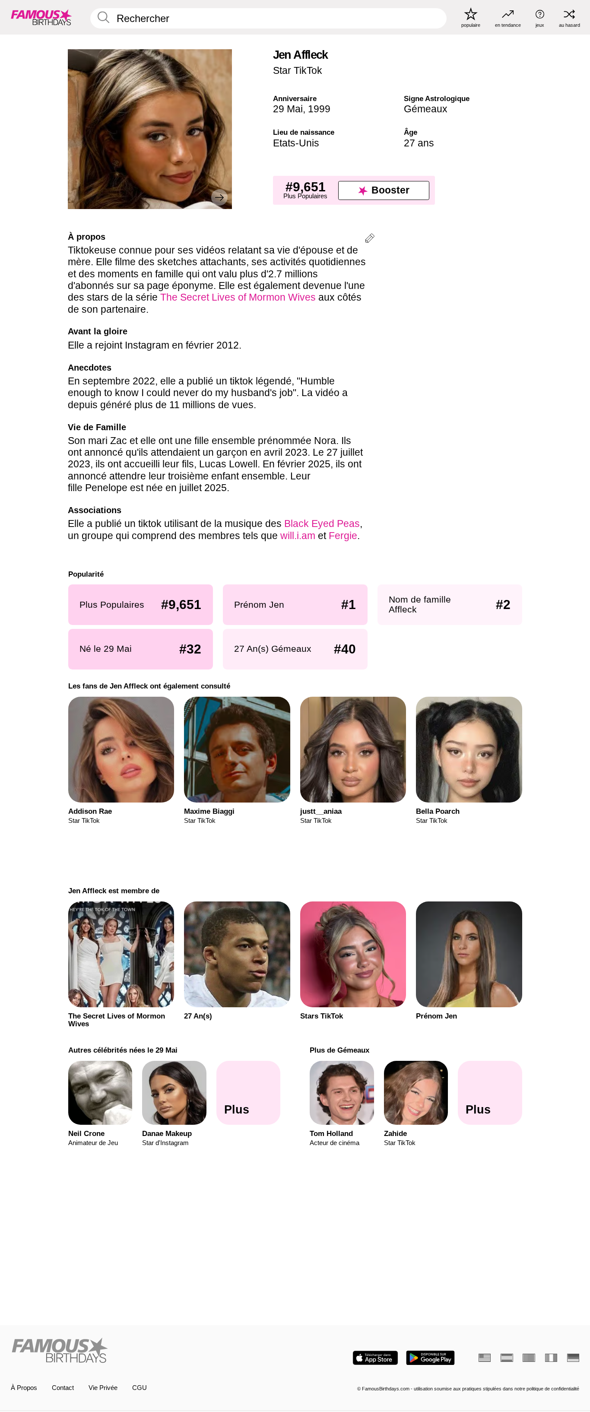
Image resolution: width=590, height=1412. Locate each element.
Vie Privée (103, 1387)
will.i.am (297, 535)
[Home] (150, 1351)
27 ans (419, 143)
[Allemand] (573, 1358)
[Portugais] (529, 1358)
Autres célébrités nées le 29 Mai (122, 1050)
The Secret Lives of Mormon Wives (238, 297)
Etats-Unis (296, 143)
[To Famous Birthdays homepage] (41, 17)
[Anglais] (485, 1358)
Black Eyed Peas (322, 523)
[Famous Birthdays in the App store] (375, 1358)
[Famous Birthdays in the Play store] (430, 1358)
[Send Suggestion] (370, 239)
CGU (139, 1387)
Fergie (343, 535)
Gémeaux (425, 108)
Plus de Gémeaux (339, 1050)
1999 (319, 108)
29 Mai (288, 108)
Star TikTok (297, 70)
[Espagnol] (507, 1358)
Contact (63, 1387)
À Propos (24, 1387)
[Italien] (551, 1358)
